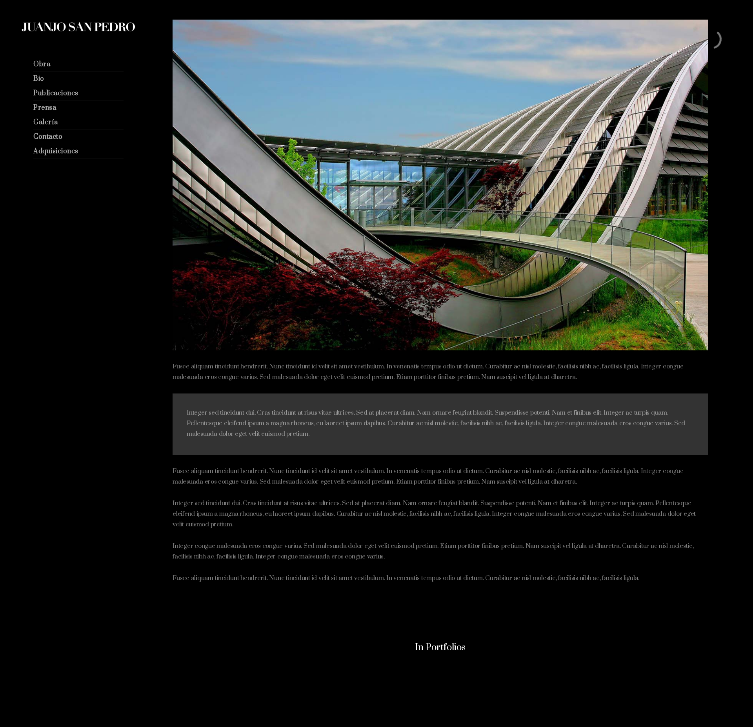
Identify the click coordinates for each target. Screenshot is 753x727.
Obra (41, 64)
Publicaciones (55, 93)
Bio (38, 78)
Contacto (47, 136)
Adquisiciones (55, 151)
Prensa (44, 107)
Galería (45, 122)
